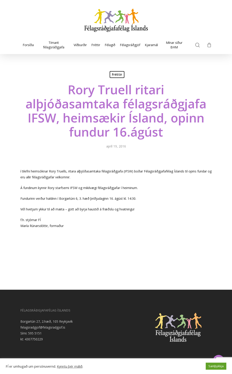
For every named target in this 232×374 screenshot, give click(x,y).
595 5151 (35, 333)
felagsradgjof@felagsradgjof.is (42, 327)
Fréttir (117, 74)
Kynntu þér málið (69, 366)
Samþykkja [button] (216, 366)
